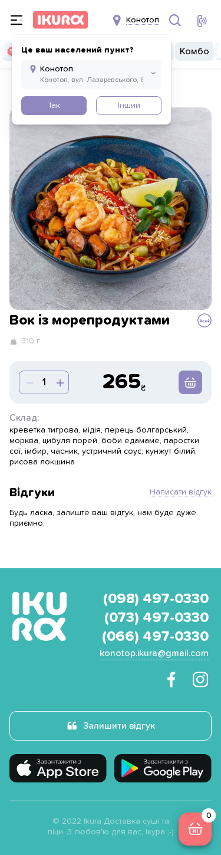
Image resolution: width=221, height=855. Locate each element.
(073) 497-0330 (156, 618)
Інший (129, 105)
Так (54, 105)
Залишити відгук (119, 725)
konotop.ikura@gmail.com (154, 653)
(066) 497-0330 (155, 637)
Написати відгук (181, 492)
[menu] (16, 20)
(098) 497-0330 (156, 599)
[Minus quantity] (59, 382)
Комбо (194, 51)
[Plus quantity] (29, 382)
